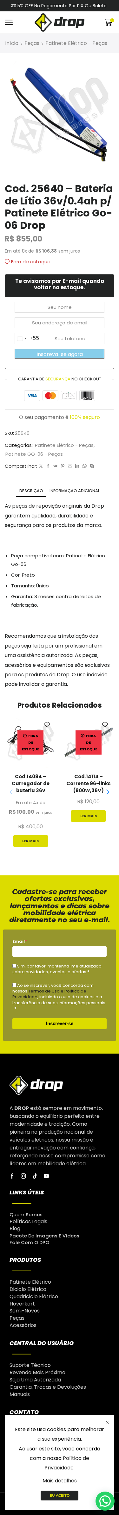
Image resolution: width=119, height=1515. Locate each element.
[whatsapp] (84, 466)
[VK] (55, 466)
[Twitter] (40, 466)
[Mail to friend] (70, 466)
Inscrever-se (59, 1023)
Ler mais (30, 840)
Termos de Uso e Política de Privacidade (49, 994)
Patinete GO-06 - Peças (34, 454)
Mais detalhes (60, 1480)
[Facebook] (48, 466)
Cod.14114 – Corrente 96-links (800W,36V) (88, 783)
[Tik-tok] (34, 1176)
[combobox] (27, 338)
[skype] (91, 466)
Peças (31, 43)
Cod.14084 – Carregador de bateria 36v (31, 783)
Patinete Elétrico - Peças (76, 43)
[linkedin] (77, 466)
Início (11, 43)
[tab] (31, 491)
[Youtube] (46, 1176)
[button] (108, 792)
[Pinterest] (62, 466)
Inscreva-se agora (59, 354)
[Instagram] (23, 1176)
